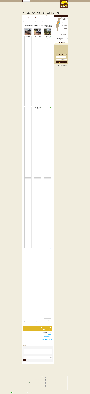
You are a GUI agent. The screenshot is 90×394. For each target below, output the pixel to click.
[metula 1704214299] (28, 71)
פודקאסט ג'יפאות (37, 383)
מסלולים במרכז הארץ (53, 379)
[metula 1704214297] (47, 71)
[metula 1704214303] (47, 212)
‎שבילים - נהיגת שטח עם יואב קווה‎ (63, 65)
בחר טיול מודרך (64, 379)
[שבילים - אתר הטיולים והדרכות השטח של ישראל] (64, 4)
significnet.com (26, 392)
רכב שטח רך (64, 32)
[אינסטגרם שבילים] (47, 0)
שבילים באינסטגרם (36, 385)
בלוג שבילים (48, 15)
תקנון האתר (28, 380)
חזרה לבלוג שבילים (28, 330)
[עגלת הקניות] (51, 0)
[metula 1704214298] (38, 71)
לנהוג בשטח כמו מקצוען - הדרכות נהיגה (46, 339)
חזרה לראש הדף (24, 345)
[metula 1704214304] (47, 31)
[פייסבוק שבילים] (45, 0)
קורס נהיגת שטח (64, 382)
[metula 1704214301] (38, 142)
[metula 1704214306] (28, 212)
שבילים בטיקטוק (42, 387)
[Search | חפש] (22, 1)
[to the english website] (53, 0)
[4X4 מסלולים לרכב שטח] (61, 38)
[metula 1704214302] (28, 142)
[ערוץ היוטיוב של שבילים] (49, 0)
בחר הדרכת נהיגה (64, 380)
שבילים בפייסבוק (37, 377)
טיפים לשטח (54, 382)
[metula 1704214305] (38, 212)
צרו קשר (31, 0)
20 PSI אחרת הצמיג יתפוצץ (48, 336)
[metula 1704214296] (28, 31)
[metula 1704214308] (38, 31)
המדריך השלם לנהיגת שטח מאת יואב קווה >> (61, 41)
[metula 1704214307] (47, 283)
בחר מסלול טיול (64, 377)
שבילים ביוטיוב (38, 380)
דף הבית (51, 15)
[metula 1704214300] (47, 142)
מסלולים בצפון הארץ (53, 377)
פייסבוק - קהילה (37, 379)
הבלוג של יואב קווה (36, 382)
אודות (29, 377)
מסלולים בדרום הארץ (53, 380)
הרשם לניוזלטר (61, 62)
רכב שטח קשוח (63, 34)
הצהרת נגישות (50, 334)
